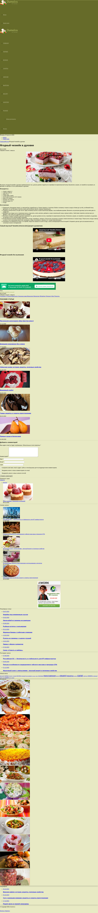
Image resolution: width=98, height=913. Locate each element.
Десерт (5, 93)
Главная (2, 141)
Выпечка (6, 85)
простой (58, 676)
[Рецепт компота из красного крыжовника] (15, 885)
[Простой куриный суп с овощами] (15, 833)
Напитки (6, 102)
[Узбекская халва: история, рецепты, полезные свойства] (15, 364)
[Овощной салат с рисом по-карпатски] (15, 816)
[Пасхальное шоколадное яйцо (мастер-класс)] (15, 318)
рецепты (70, 676)
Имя (1, 459)
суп (1, 677)
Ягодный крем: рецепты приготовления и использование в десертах (22, 563)
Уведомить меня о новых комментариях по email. (16, 470)
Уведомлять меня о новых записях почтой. (14, 473)
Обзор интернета (11, 119)
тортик (12, 677)
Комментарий (4, 456)
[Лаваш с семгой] (15, 747)
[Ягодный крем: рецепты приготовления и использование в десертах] (11, 561)
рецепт (63, 676)
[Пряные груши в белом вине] (15, 433)
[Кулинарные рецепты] (9, 5)
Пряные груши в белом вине (10, 436)
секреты (90, 676)
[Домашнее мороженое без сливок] (15, 341)
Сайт (1, 464)
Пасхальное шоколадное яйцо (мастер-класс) (17, 321)
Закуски (5, 77)
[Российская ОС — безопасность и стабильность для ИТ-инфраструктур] (11, 518)
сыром (7, 677)
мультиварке (29, 676)
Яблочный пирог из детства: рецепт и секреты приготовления (20, 577)
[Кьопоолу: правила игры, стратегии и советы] (15, 782)
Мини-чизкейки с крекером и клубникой (14, 501)
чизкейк (7, 292)
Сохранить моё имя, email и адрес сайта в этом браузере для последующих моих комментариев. (29, 467)
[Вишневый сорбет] (15, 387)
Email (2, 462)
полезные (40, 676)
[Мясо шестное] (15, 868)
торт (10, 677)
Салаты (5, 68)
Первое (5, 51)
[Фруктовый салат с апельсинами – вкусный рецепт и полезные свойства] (11, 547)
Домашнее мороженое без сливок (12, 344)
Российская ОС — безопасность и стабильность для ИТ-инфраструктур (23, 519)
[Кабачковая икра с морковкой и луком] (15, 696)
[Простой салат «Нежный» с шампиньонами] (15, 799)
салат (80, 675)
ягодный (11, 292)
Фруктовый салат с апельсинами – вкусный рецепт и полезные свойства (23, 548)
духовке (2, 292)
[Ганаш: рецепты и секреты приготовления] (15, 410)
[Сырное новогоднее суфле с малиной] (15, 850)
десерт (10, 676)
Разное (5, 110)
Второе (5, 60)
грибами (6, 676)
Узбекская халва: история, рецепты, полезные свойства (20, 367)
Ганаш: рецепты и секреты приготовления (15, 413)
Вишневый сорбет (6, 390)
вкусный (2, 676)
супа (3, 677)
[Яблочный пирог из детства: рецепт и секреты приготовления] (11, 576)
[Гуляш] (15, 730)
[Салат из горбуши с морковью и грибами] (15, 765)
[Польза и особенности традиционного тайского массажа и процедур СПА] (11, 532)
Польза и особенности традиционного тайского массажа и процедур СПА (24, 534)
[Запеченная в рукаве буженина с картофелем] (15, 713)
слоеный (95, 676)
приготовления (50, 676)
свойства (85, 675)
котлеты (19, 676)
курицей (24, 676)
